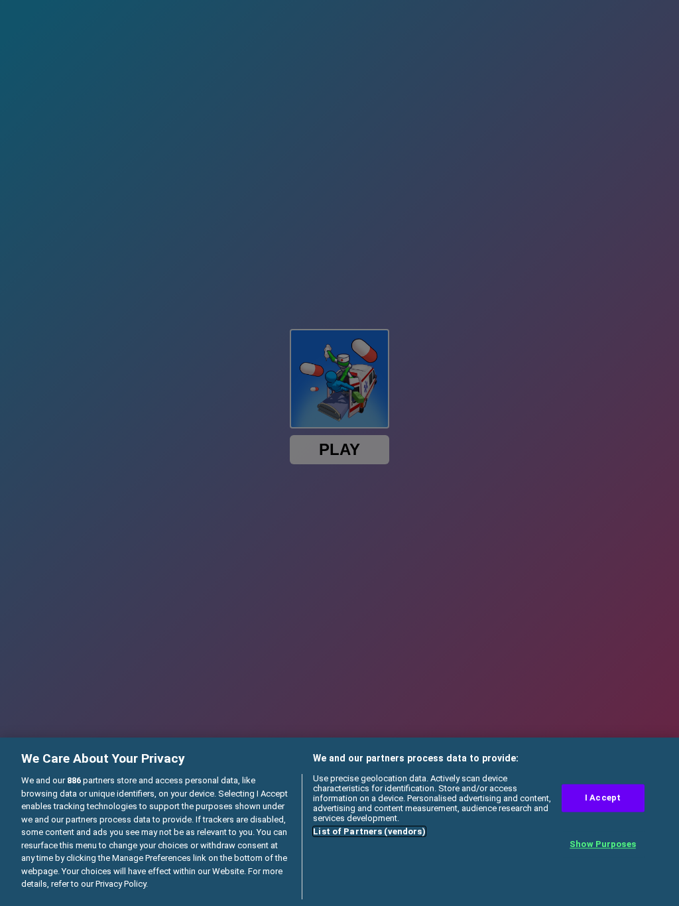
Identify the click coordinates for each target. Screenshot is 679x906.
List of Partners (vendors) (369, 831)
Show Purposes (603, 844)
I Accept (603, 798)
